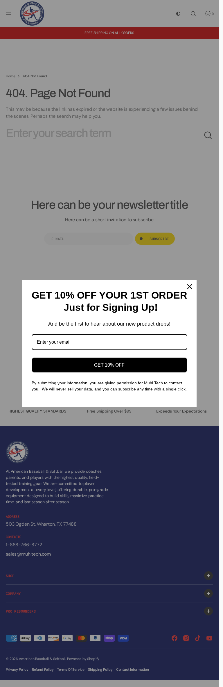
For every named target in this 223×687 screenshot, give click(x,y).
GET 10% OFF (109, 365)
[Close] (190, 287)
